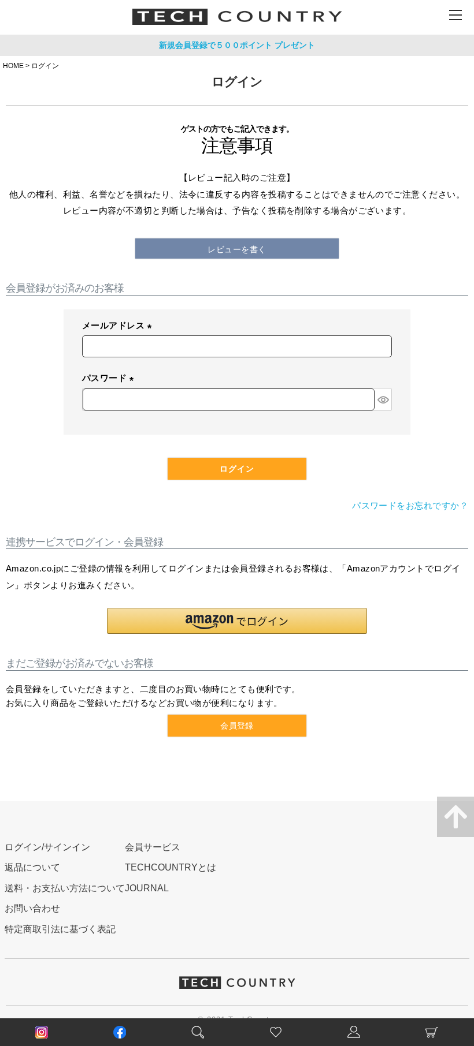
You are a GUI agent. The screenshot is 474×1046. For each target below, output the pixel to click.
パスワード (110, 379)
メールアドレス (119, 326)
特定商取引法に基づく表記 (60, 929)
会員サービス (152, 847)
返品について (32, 867)
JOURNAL (147, 888)
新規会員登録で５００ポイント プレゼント (237, 45)
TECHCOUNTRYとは (170, 867)
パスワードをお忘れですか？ (410, 505)
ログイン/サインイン (47, 847)
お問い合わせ (32, 908)
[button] (237, 621)
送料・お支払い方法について (65, 888)
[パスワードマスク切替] (383, 399)
